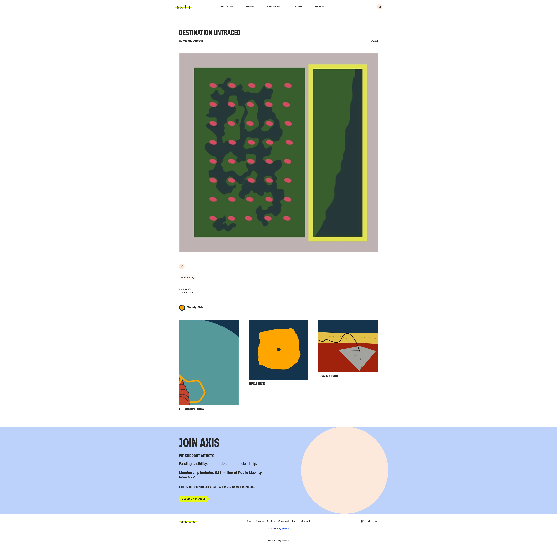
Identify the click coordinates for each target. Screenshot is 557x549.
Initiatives (320, 7)
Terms (250, 521)
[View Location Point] (348, 349)
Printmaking (187, 277)
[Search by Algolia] (278, 529)
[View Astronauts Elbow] (209, 366)
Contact (305, 521)
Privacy (260, 521)
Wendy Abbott (193, 41)
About (295, 521)
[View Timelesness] (278, 353)
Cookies (271, 521)
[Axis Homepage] (183, 7)
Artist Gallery (226, 7)
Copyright (283, 521)
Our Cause (297, 7)
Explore (250, 7)
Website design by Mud (278, 541)
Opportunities (273, 7)
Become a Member (194, 499)
